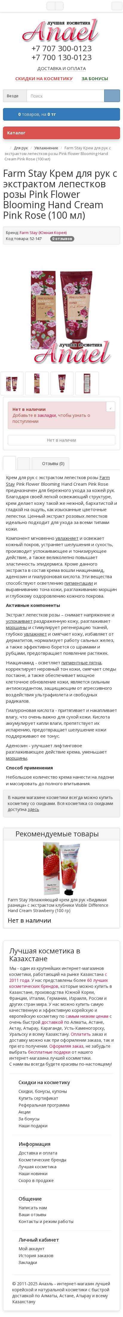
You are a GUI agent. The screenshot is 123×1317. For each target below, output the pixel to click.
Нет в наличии (61, 440)
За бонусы (29, 1119)
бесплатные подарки (49, 1052)
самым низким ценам (87, 1016)
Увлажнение (46, 148)
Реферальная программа (44, 1105)
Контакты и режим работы (46, 1221)
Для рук (21, 148)
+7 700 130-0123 (62, 57)
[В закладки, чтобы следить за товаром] (110, 407)
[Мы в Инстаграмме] (59, 6)
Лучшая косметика (37, 1166)
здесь (33, 809)
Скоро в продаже (36, 1180)
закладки (47, 415)
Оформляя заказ (66, 1046)
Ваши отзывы (32, 1214)
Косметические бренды (42, 1160)
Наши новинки (33, 1173)
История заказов (36, 1255)
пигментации (78, 583)
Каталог (16, 133)
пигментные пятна (81, 663)
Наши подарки (33, 1125)
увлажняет (67, 538)
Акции (24, 1112)
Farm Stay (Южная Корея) (43, 232)
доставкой (52, 1022)
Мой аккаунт (31, 1248)
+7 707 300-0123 (62, 48)
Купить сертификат (38, 1098)
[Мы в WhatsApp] (51, 6)
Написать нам (33, 1207)
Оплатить (81, 1034)
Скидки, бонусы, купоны (43, 1091)
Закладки (28, 1262)
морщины (16, 627)
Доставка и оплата (38, 1153)
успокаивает (19, 621)
